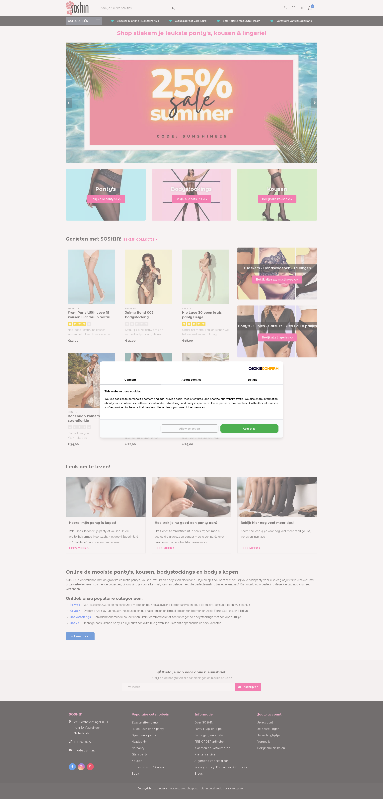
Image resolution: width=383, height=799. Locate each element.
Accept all (249, 428)
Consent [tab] (130, 379)
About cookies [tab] (191, 379)
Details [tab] (252, 379)
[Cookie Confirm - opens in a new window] (263, 368)
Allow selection (189, 428)
